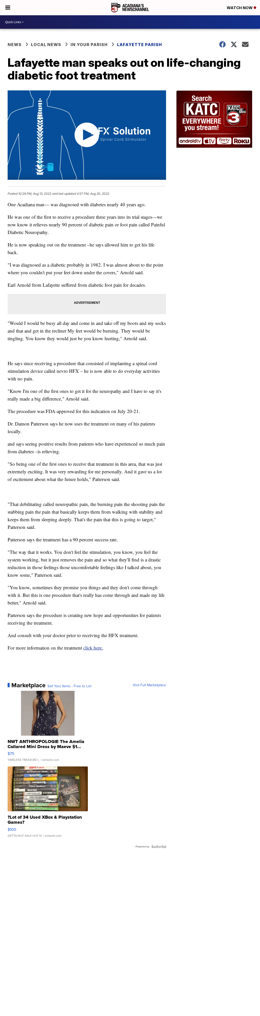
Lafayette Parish (139, 44)
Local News (46, 44)
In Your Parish (89, 44)
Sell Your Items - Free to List (69, 686)
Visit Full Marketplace (149, 685)
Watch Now (240, 7)
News (15, 44)
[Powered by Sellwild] (158, 846)
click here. (93, 647)
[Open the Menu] (8, 7)
